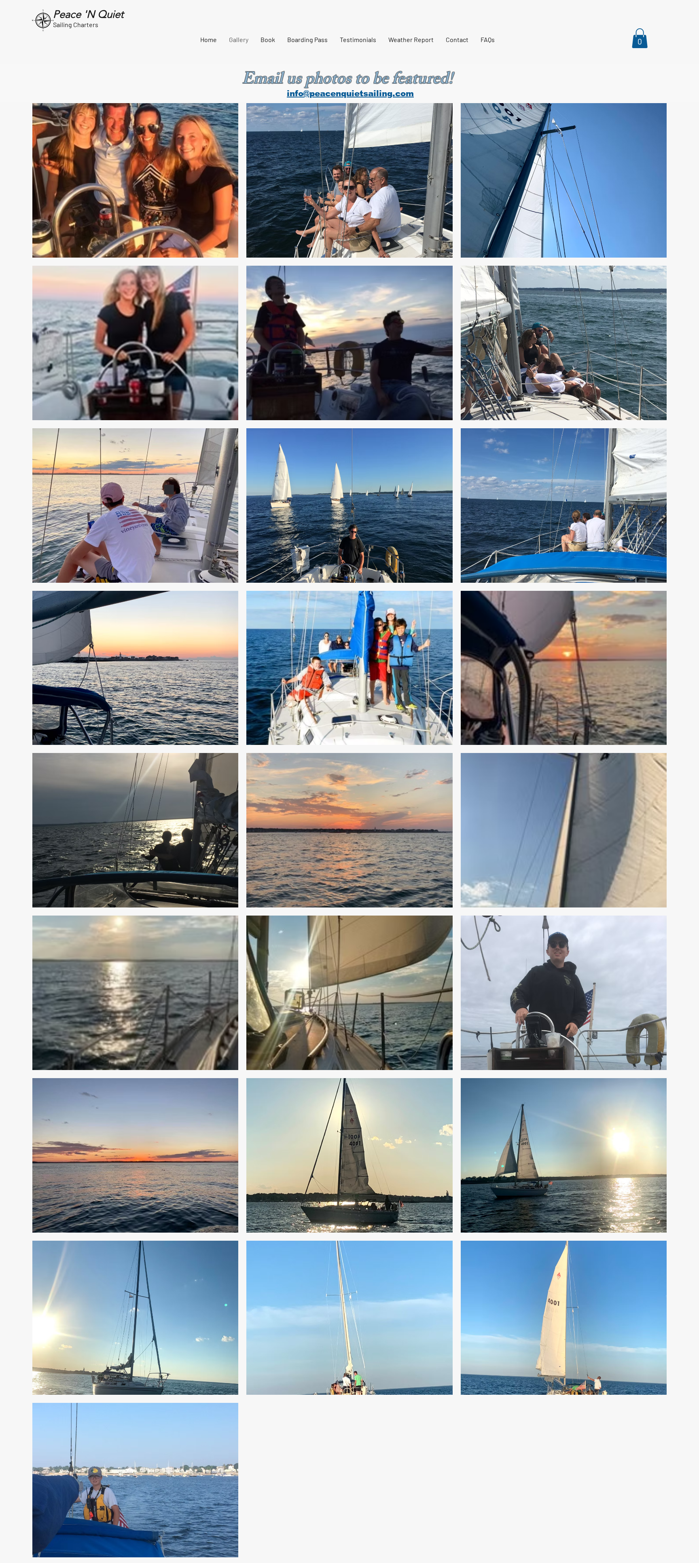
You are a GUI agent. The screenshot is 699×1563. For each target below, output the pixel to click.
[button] (639, 38)
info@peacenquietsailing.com (350, 93)
